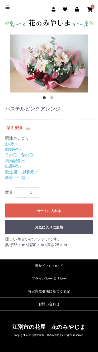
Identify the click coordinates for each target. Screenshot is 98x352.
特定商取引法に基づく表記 (49, 291)
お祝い (11, 144)
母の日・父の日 (19, 155)
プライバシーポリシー (49, 278)
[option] (49, 63)
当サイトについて (49, 266)
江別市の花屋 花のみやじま (49, 327)
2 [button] (52, 98)
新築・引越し (17, 177)
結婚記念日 (15, 160)
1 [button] (45, 98)
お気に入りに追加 (49, 227)
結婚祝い (13, 149)
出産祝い (13, 166)
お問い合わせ (49, 304)
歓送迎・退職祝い (21, 172)
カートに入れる (49, 211)
